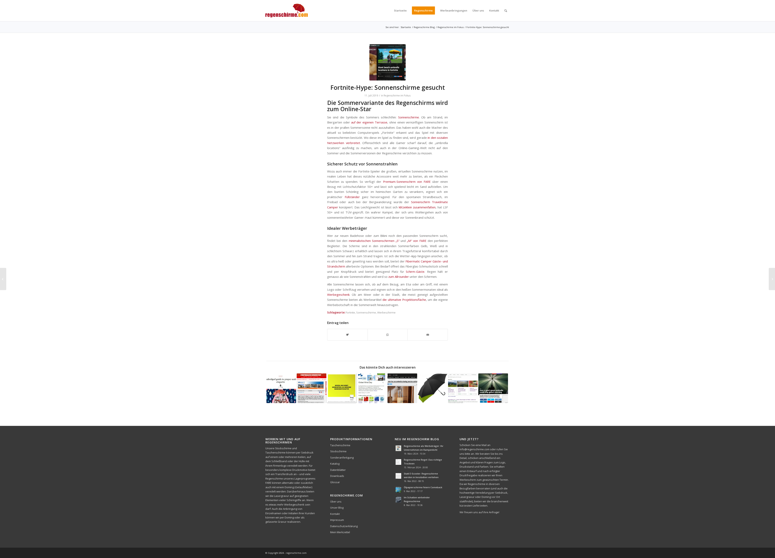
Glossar (335, 482)
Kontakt (335, 514)
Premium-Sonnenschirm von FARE (407, 182)
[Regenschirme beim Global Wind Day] (372, 388)
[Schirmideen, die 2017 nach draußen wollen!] (432, 388)
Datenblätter (338, 470)
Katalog (334, 463)
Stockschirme (338, 451)
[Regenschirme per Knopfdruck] (3, 279)
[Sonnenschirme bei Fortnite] (387, 62)
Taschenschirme (340, 445)
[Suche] (506, 10)
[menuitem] (400, 10)
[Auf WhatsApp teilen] (388, 334)
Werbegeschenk (338, 295)
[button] (9, 549)
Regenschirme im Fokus (397, 95)
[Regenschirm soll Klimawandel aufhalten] (493, 388)
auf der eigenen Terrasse (369, 122)
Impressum (337, 520)
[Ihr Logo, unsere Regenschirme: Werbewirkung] (342, 388)
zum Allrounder (398, 277)
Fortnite (350, 312)
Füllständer (352, 197)
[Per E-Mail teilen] (428, 334)
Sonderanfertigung (342, 457)
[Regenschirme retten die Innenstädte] (311, 388)
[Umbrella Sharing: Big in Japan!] (402, 388)
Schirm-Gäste (415, 272)
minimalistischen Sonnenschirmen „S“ (374, 241)
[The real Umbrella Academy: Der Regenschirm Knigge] (281, 388)
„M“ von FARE (416, 241)
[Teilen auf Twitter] (347, 334)
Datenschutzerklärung (344, 526)
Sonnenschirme (408, 117)
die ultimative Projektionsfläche (404, 300)
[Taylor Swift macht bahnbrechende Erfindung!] (772, 279)
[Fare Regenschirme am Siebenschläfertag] (463, 388)
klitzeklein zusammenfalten (417, 207)
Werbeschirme (386, 312)
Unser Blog (337, 507)
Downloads (337, 476)
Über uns (335, 501)
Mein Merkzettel (340, 532)
